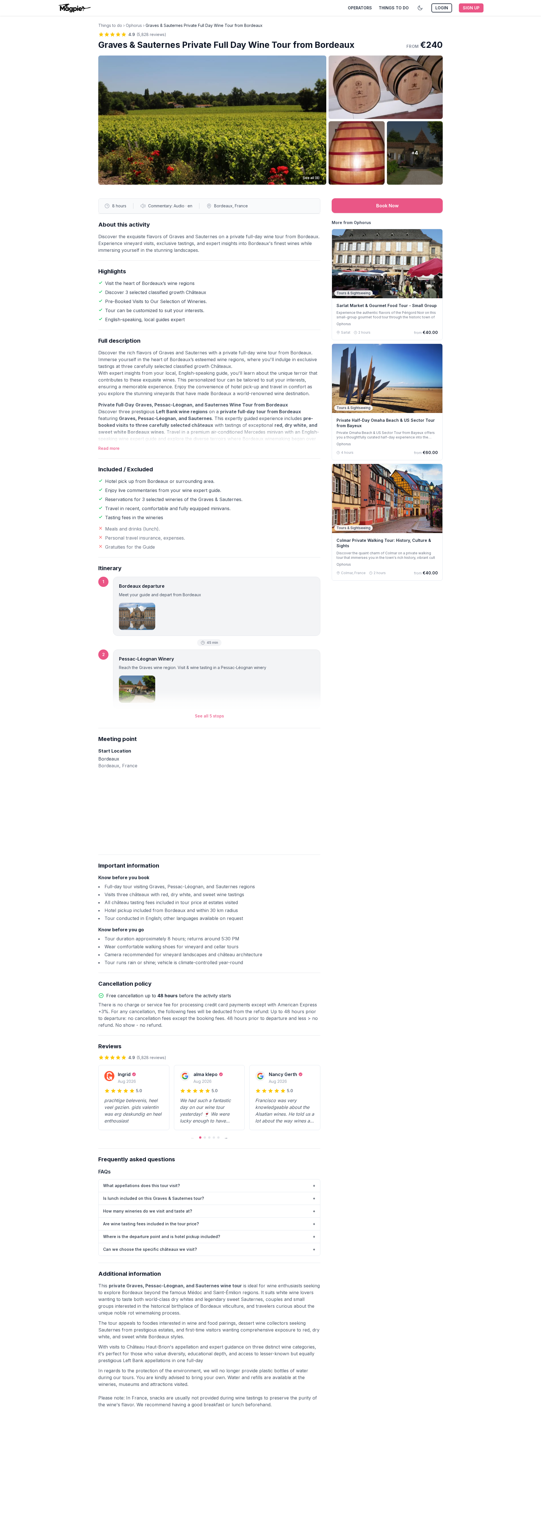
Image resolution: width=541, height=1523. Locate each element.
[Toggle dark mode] (420, 7)
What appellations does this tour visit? (209, 1185)
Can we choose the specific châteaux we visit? (209, 1249)
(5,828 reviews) (151, 34)
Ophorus (134, 25)
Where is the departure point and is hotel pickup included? (209, 1236)
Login (441, 7)
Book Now (387, 205)
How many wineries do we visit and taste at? (209, 1211)
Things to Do (394, 7)
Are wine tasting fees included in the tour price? (209, 1223)
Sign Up (471, 7)
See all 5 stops (209, 715)
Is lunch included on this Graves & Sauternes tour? (209, 1198)
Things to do (110, 25)
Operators (360, 7)
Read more (109, 448)
